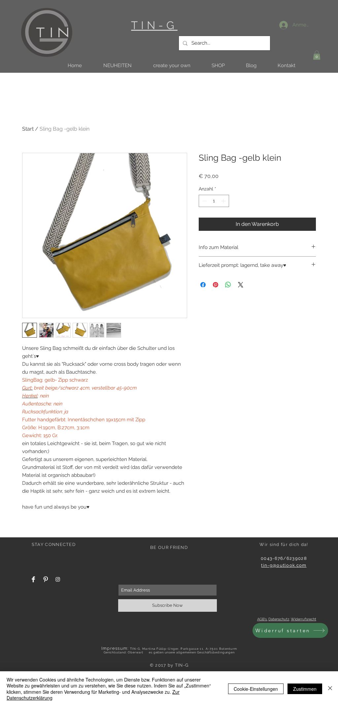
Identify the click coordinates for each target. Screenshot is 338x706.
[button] (117, 66)
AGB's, (262, 619)
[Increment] (224, 201)
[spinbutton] (214, 201)
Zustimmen (305, 688)
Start (28, 129)
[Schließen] (330, 689)
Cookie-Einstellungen (256, 688)
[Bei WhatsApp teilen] (228, 285)
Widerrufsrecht (303, 619)
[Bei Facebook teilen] (203, 285)
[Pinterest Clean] (46, 579)
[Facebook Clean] (33, 579)
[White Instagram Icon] (58, 579)
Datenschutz (278, 619)
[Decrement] (204, 201)
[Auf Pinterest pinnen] (216, 285)
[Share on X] (241, 285)
